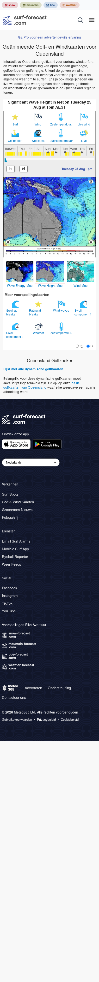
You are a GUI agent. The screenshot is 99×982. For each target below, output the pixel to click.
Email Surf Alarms (16, 540)
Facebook (9, 587)
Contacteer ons (14, 697)
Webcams (37, 141)
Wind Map (80, 285)
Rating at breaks (35, 312)
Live (84, 141)
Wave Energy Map (19, 285)
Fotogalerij (10, 517)
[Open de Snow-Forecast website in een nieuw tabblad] (10, 5)
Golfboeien (15, 141)
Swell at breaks (11, 312)
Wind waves (61, 310)
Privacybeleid (46, 719)
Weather (39, 333)
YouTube (9, 610)
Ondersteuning (59, 687)
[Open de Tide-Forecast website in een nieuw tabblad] (50, 5)
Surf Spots (10, 494)
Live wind (84, 124)
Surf (15, 124)
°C (81, 346)
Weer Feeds (11, 564)
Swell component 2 (15, 335)
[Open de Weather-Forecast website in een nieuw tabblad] (70, 5)
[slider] (5, 159)
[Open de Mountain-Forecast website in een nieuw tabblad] (31, 5)
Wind (38, 124)
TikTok (7, 603)
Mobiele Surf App (15, 548)
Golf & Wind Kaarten (18, 501)
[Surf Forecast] (25, 20)
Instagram (10, 595)
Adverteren (33, 687)
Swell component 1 (83, 312)
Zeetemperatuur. (61, 124)
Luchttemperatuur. (61, 141)
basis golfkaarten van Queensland (41, 385)
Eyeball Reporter (15, 556)
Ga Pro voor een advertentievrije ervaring (49, 37)
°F (91, 346)
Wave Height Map (50, 285)
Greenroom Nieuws (17, 509)
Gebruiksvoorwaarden (17, 719)
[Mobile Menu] (91, 20)
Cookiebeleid (70, 719)
